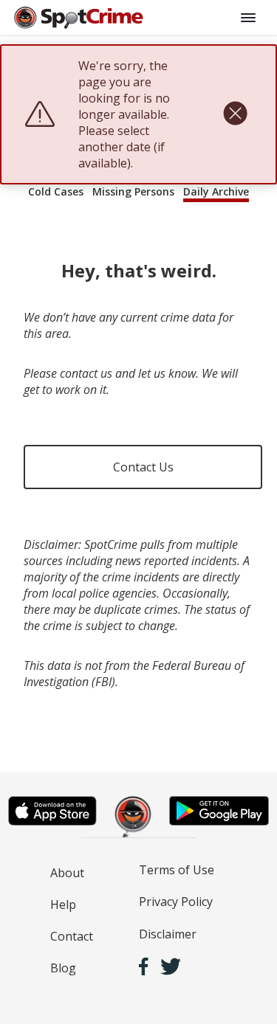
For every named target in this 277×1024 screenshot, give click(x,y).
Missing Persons (133, 191)
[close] (235, 114)
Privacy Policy (176, 901)
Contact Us (143, 467)
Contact (71, 936)
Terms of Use (176, 870)
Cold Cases (55, 191)
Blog (63, 968)
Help (63, 904)
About (67, 873)
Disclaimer (167, 934)
